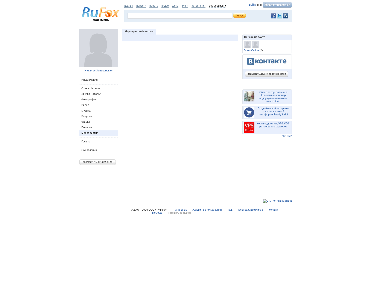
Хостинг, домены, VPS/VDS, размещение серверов (273, 125)
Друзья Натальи (91, 93)
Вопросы (86, 116)
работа (153, 5)
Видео (85, 105)
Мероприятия (89, 132)
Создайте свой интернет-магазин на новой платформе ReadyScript (273, 111)
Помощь (157, 212)
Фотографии (89, 99)
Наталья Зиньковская (99, 70)
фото (175, 5)
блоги (185, 5)
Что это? (287, 136)
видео (165, 5)
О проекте (181, 209)
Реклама (273, 209)
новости (141, 5)
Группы (85, 141)
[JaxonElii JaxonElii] (247, 44)
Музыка (86, 110)
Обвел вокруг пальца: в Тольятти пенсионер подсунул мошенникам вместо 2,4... (273, 97)
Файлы (85, 121)
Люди (230, 209)
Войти (253, 4)
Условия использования (207, 209)
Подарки (86, 127)
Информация (89, 79)
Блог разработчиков (250, 209)
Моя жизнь (101, 19)
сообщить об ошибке (179, 212)
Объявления (89, 150)
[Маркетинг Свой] (255, 44)
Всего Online (251, 50)
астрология (198, 5)
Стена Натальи (90, 88)
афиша (128, 5)
